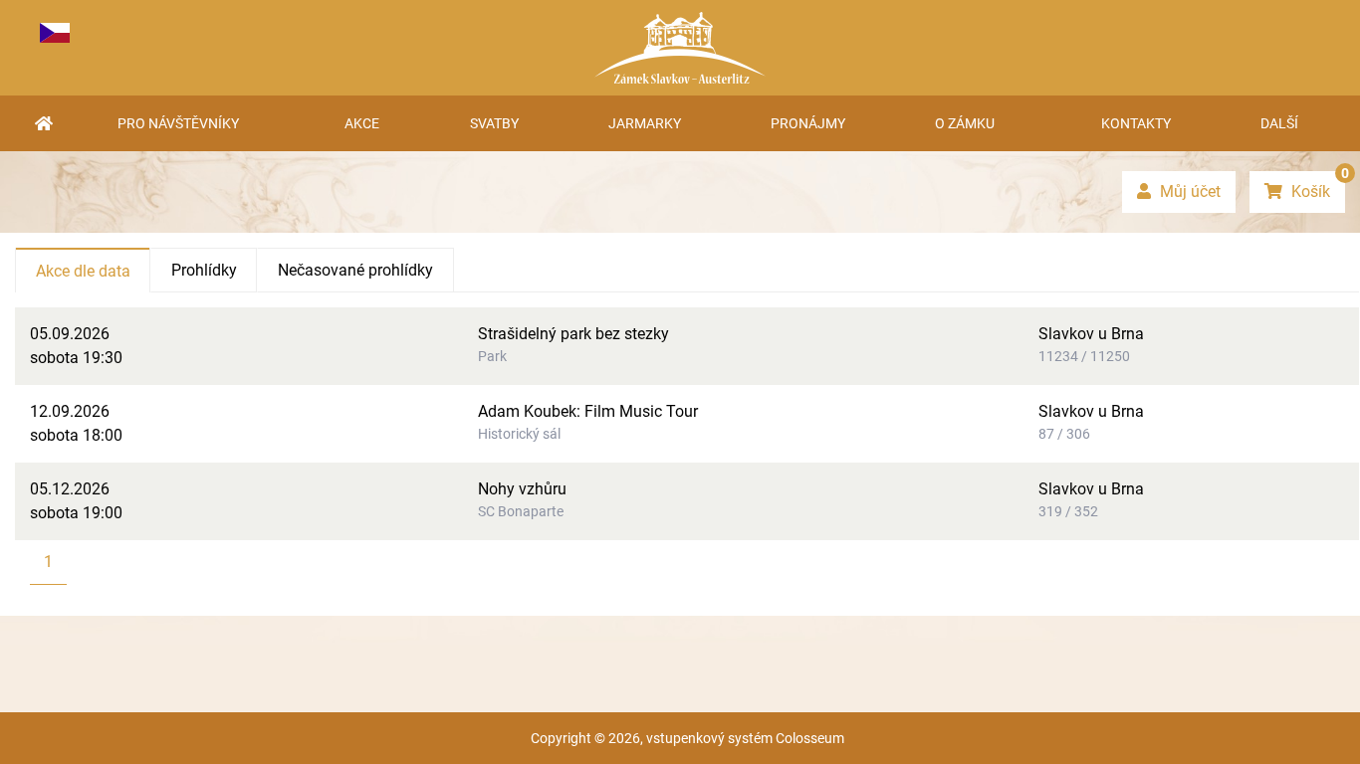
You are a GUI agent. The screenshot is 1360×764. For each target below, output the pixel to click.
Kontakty (1136, 123)
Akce (361, 123)
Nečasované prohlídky (355, 270)
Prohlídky (204, 270)
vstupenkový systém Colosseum (745, 738)
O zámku (965, 123)
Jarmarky (644, 123)
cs (55, 33)
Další (1279, 123)
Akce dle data (83, 271)
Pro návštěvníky (178, 123)
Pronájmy (808, 123)
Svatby (494, 123)
